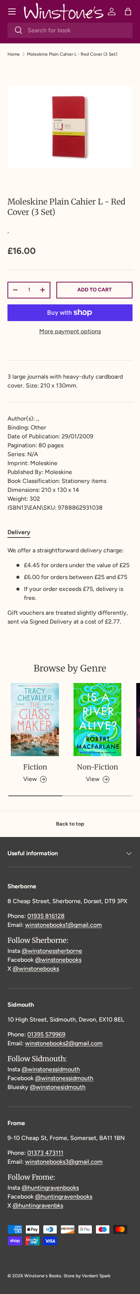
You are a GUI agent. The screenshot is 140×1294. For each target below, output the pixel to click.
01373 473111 (45, 1152)
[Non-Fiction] (97, 719)
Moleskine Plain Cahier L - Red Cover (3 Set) (72, 54)
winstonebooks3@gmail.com (64, 1161)
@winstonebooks (58, 959)
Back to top (70, 824)
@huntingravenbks (38, 1205)
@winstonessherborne (52, 950)
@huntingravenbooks (50, 1187)
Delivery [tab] (18, 532)
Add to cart (94, 290)
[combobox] (70, 30)
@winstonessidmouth (51, 1069)
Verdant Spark (96, 1275)
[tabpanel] (70, 586)
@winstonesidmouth (57, 1087)
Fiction (35, 766)
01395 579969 (46, 1034)
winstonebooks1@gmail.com (63, 924)
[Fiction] (35, 719)
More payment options (70, 331)
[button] (128, 11)
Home (13, 54)
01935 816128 (46, 915)
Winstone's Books (42, 1275)
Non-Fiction (97, 766)
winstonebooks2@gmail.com (64, 1043)
